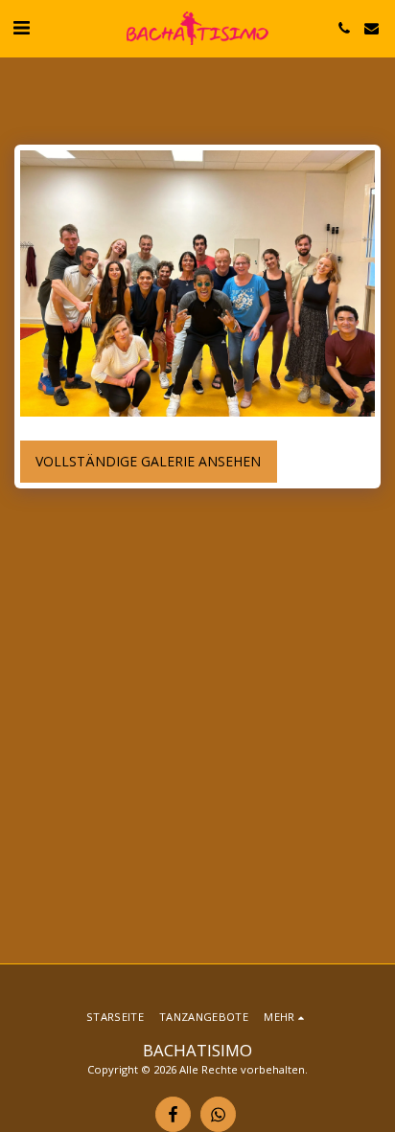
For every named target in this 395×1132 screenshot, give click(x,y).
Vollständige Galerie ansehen (148, 461)
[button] (21, 27)
